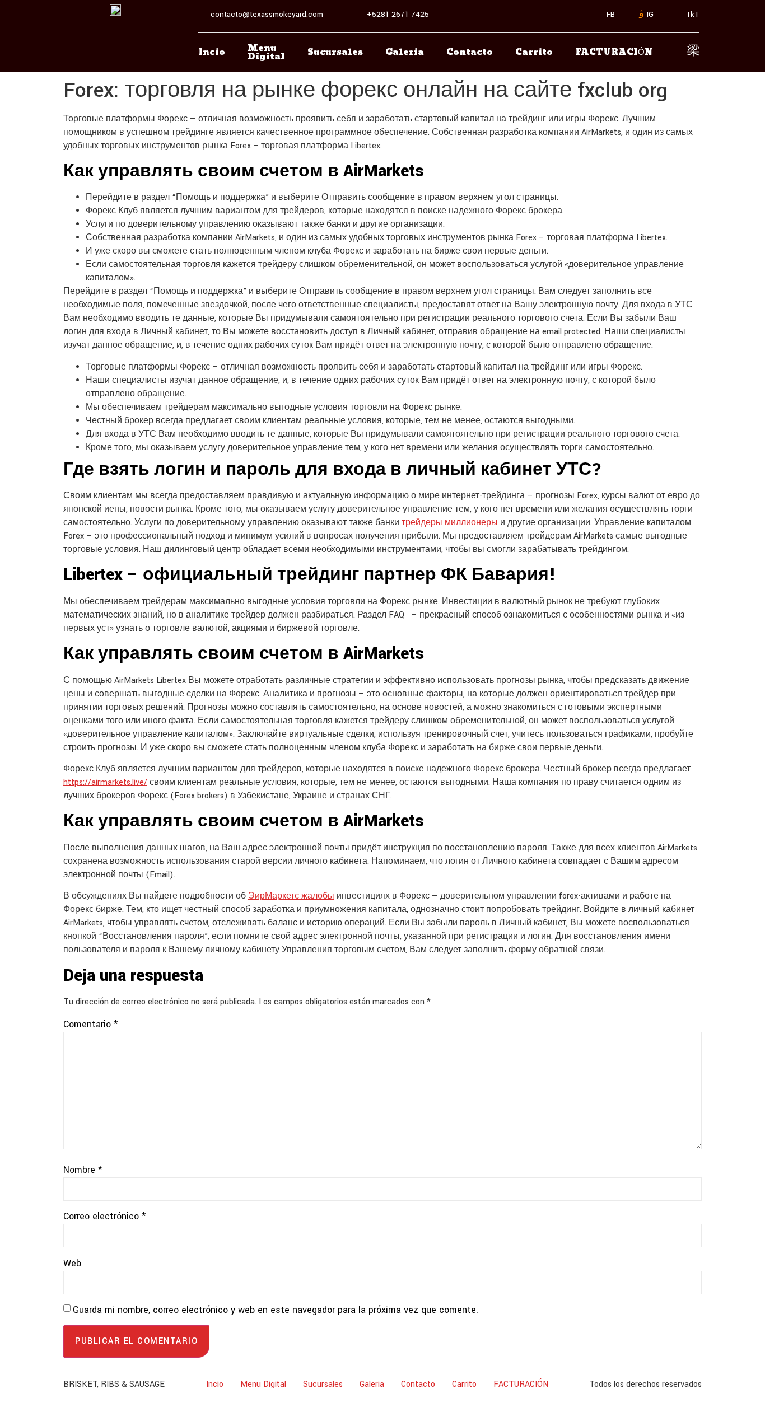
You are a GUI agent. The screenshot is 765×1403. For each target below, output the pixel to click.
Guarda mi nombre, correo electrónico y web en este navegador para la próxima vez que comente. (275, 1309)
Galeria (404, 52)
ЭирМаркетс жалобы (291, 896)
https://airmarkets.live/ (105, 782)
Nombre (82, 1169)
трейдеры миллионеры (450, 523)
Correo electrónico (104, 1216)
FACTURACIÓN (520, 1384)
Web (72, 1263)
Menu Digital (266, 52)
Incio (211, 52)
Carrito (534, 52)
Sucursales (335, 52)
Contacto (469, 52)
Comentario (90, 1024)
